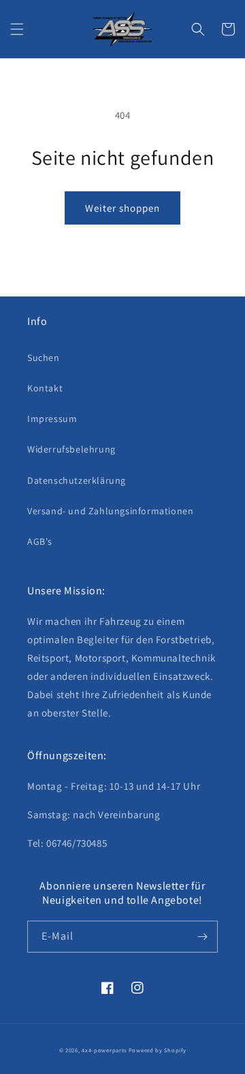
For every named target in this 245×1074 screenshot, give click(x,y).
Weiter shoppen (122, 208)
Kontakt (45, 388)
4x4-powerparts (104, 1050)
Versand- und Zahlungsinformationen (110, 511)
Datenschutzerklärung (76, 480)
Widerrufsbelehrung (71, 449)
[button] (17, 29)
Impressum (52, 419)
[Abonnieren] (202, 937)
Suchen (43, 357)
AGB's (39, 541)
